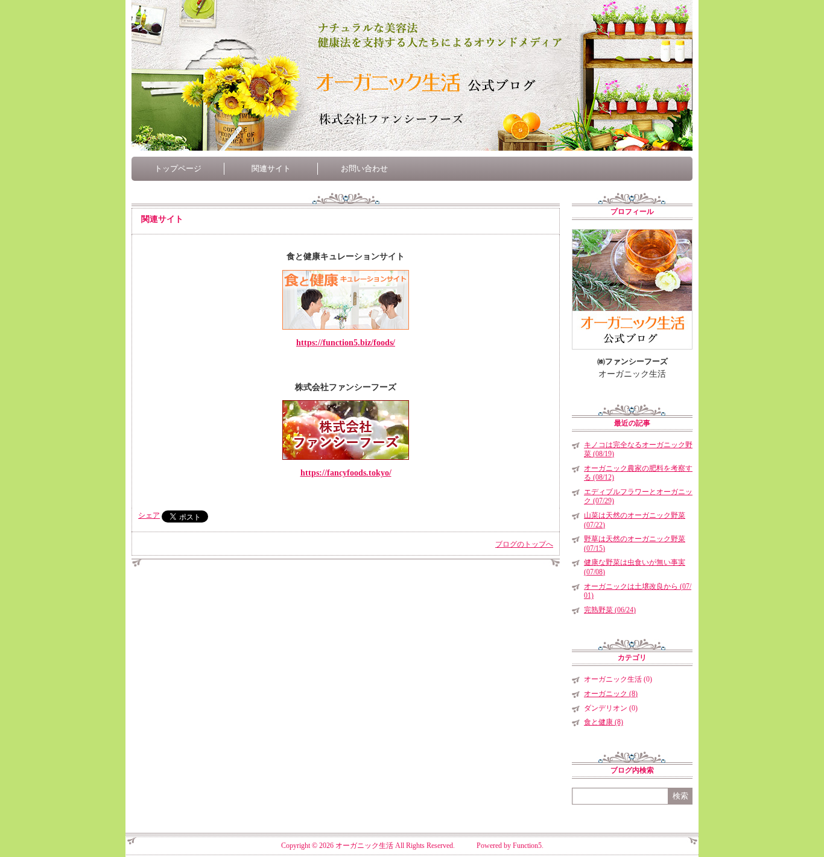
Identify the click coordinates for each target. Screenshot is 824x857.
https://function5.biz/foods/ (345, 342)
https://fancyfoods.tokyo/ (345, 472)
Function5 (527, 845)
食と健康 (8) (603, 722)
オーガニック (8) (611, 693)
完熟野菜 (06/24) (610, 610)
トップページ (177, 168)
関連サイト (271, 168)
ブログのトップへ (524, 544)
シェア (149, 515)
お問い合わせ (364, 168)
